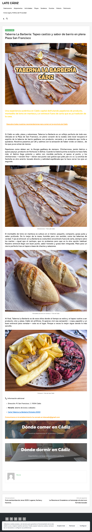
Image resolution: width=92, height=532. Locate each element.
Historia (58, 8)
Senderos (44, 8)
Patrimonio (67, 8)
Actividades (28, 8)
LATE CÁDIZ (10, 3)
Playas (36, 8)
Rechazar (72, 526)
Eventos (51, 8)
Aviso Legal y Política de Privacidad (14, 13)
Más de (18, 475)
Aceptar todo (61, 526)
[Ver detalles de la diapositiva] (46, 429)
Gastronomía (7, 8)
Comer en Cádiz (10, 30)
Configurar (83, 526)
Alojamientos (18, 8)
